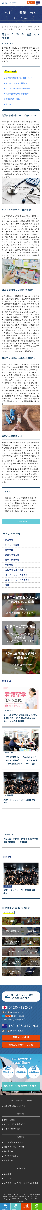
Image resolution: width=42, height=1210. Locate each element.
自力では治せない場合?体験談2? (18, 94)
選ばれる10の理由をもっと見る (20, 1085)
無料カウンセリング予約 (21, 1044)
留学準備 (9, 550)
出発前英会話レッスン (16, 1106)
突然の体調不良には (13, 99)
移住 (7, 585)
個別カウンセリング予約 (14, 1147)
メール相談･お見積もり (13, 1142)
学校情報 (9, 565)
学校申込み (8, 1151)
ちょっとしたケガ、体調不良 (16, 83)
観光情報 (9, 539)
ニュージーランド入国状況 (17, 580)
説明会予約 (8, 1160)
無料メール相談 (21, 1037)
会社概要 (7, 1174)
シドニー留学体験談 (12, 1129)
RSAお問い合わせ (11, 1156)
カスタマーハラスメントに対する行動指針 (21, 1183)
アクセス (7, 1178)
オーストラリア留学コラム (15, 1124)
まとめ (8, 104)
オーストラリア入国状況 (16, 575)
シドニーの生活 (12, 544)
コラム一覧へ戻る (21, 521)
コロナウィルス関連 (14, 570)
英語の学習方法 (12, 554)
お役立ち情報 (9, 1120)
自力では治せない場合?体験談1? (18, 88)
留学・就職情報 (12, 559)
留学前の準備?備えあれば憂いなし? (19, 78)
